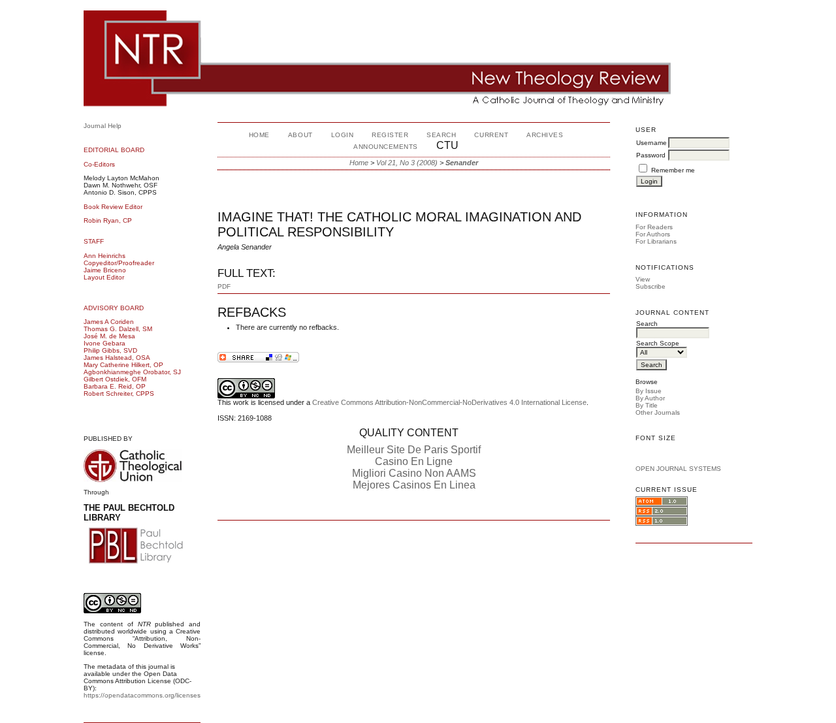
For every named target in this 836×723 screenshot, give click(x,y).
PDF (224, 286)
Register (390, 134)
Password (651, 155)
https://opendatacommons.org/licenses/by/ (148, 695)
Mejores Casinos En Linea (414, 484)
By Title (646, 405)
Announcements (385, 146)
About (300, 134)
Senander (461, 163)
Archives (544, 134)
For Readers (654, 227)
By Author (650, 398)
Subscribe (650, 286)
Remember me (673, 170)
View (642, 279)
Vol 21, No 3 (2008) (407, 163)
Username (651, 142)
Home (259, 134)
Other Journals (657, 412)
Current (491, 134)
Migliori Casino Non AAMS (414, 473)
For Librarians (656, 241)
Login (342, 134)
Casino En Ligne (414, 461)
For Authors (652, 234)
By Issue (648, 390)
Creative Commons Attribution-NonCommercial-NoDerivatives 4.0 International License (449, 402)
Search (441, 134)
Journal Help (102, 125)
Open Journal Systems (678, 468)
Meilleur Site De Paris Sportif (414, 449)
